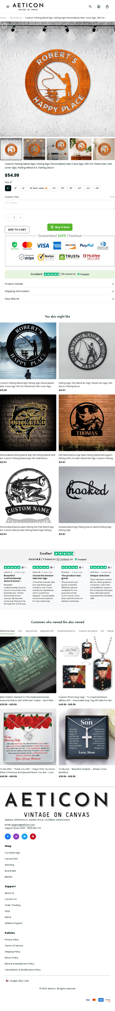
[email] (23, 825)
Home (3, 17)
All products (16, 17)
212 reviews (62, 559)
